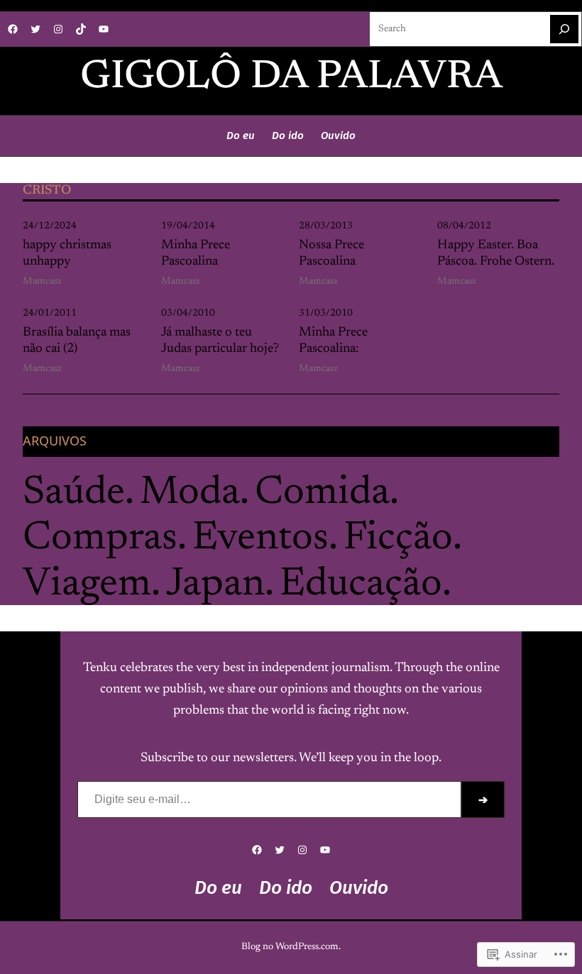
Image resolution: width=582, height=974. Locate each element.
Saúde (74, 494)
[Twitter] (35, 29)
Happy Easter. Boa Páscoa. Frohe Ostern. (495, 254)
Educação (361, 585)
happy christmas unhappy (67, 254)
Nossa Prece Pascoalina (331, 254)
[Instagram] (58, 29)
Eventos (260, 539)
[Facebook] (12, 29)
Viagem (87, 585)
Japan (215, 585)
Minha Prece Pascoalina (195, 254)
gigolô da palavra (291, 78)
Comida (322, 494)
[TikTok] (81, 29)
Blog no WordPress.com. (291, 947)
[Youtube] (103, 29)
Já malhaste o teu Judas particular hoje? (220, 341)
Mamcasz (42, 282)
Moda (190, 494)
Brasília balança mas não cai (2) (77, 341)
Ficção (398, 539)
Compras (100, 539)
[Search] (564, 29)
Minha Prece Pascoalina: (333, 341)
